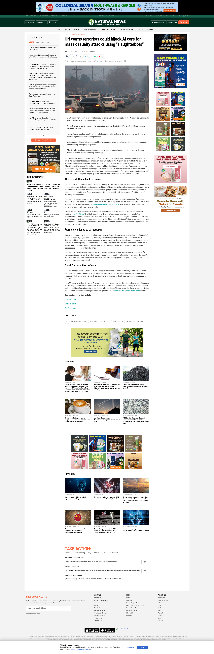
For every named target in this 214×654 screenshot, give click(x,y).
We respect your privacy (33, 613)
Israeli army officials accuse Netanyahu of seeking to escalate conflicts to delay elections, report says (43, 57)
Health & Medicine (90, 29)
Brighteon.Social (163, 600)
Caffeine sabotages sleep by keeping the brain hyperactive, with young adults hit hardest (78, 419)
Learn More (130, 647)
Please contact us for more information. (77, 580)
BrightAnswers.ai (148, 16)
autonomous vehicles (78, 61)
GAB (159, 618)
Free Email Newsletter (100, 603)
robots (113, 61)
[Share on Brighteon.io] (71, 56)
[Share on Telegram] (85, 56)
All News (129, 600)
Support (96, 605)
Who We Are (97, 598)
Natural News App (131, 608)
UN (125, 61)
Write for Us (97, 608)
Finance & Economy (108, 29)
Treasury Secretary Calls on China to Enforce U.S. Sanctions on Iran (42, 128)
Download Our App (162, 16)
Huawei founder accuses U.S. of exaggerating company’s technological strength (76, 530)
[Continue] (68, 608)
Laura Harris (134, 415)
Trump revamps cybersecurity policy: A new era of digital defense (136, 529)
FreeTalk (160, 613)
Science (140, 29)
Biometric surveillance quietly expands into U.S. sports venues (76, 498)
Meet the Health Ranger (101, 600)
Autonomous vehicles (77, 35)
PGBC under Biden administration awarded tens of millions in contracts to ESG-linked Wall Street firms (136, 420)
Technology (151, 29)
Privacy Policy (98, 618)
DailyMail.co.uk (70, 304)
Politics (67, 29)
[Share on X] (81, 56)
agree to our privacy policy (81, 649)
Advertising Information (101, 613)
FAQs (179, 16)
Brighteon (33, 16)
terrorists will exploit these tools (127, 291)
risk (109, 61)
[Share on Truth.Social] (90, 56)
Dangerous (90, 61)
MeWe (160, 615)
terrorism (119, 61)
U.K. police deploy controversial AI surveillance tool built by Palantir (106, 498)
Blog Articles (130, 613)
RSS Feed (129, 615)
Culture (77, 29)
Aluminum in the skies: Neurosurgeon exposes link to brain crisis (107, 419)
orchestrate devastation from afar (106, 204)
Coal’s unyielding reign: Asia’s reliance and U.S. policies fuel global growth (136, 386)
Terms (77, 636)
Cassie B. (80, 51)
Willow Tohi (105, 382)
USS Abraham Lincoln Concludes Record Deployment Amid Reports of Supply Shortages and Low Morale (43, 66)
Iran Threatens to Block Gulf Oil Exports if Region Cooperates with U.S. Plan (42, 120)
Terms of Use (98, 621)
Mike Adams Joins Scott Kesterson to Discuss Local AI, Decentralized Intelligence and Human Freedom (34, 200)
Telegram (161, 603)
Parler (160, 605)
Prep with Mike (43, 16)
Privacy (72, 636)
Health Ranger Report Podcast (135, 605)
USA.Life (160, 621)
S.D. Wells (75, 382)
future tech (99, 61)
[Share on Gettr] (99, 56)
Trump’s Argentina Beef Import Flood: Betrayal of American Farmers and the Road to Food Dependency (42, 110)
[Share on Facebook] (76, 56)
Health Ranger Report (35, 177)
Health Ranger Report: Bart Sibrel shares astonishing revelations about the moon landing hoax (106, 530)
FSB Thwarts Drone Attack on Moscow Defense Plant (42, 48)
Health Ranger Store (132, 603)
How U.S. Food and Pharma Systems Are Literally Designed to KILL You (34, 215)
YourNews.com (70, 299)
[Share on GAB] (95, 56)
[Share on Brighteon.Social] (67, 56)
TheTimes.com (70, 308)
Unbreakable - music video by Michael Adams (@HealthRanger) (51, 214)
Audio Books (63, 16)
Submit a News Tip (99, 615)
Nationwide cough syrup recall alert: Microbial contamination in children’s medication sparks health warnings (107, 387)
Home (26, 16)
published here (88, 639)
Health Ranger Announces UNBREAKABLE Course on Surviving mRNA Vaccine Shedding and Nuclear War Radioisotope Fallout (51, 201)
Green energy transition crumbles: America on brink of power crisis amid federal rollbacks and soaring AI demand (135, 499)
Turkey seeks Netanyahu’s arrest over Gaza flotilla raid (42, 95)
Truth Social (161, 608)
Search (187, 16)
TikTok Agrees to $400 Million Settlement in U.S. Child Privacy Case (42, 102)
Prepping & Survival (126, 29)
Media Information (99, 610)
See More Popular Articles (43, 140)
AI (69, 61)
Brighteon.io (161, 598)
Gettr (159, 610)
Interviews (53, 16)
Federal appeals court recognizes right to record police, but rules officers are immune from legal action (42, 87)
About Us (172, 16)
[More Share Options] (104, 56)
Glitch (105, 61)
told (78, 214)
